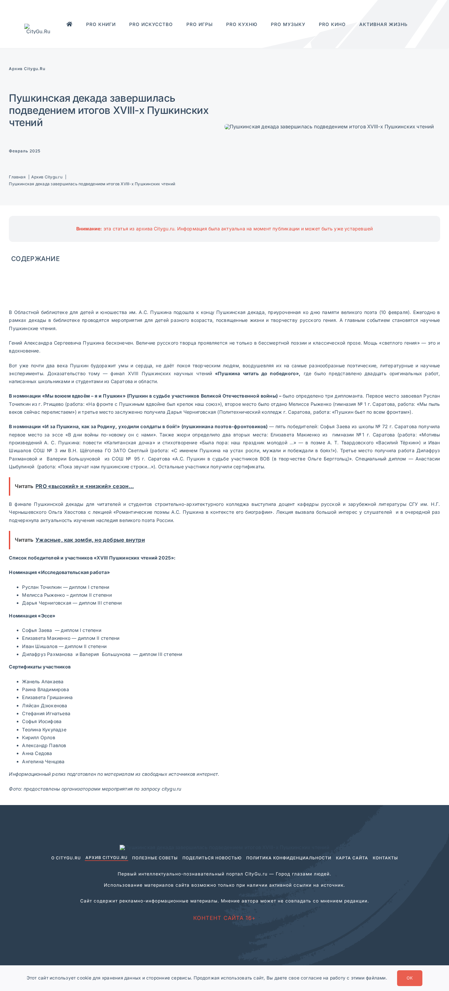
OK (410, 978)
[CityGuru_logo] (38, 26)
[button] (407, 33)
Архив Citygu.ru (27, 68)
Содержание (35, 259)
